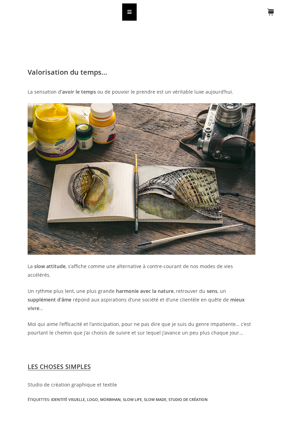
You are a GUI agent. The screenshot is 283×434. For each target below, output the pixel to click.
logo (92, 399)
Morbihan (110, 399)
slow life (132, 399)
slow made (155, 399)
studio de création (188, 399)
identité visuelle (68, 399)
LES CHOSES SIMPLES (59, 366)
